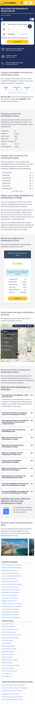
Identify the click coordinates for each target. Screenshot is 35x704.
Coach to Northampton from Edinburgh (12, 586)
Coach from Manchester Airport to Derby (12, 701)
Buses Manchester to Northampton (11, 591)
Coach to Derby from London (9, 650)
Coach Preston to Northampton (10, 599)
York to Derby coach (7, 678)
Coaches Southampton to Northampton (12, 605)
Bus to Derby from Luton (8, 653)
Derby (30, 327)
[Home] (10, 2)
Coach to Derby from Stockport (10, 672)
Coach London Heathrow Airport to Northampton (14, 689)
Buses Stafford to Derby (8, 670)
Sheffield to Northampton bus (9, 602)
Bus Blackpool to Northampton (10, 572)
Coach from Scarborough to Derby (10, 667)
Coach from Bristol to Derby (9, 633)
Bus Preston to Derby (7, 664)
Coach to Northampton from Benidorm (12, 569)
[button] (29, 352)
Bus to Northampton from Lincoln (10, 588)
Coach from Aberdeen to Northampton (11, 566)
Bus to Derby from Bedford (8, 628)
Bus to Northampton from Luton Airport (12, 692)
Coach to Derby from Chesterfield (10, 639)
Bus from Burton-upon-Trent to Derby (11, 636)
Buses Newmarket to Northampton (11, 594)
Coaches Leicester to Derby (8, 647)
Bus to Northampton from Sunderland (11, 608)
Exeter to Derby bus (7, 645)
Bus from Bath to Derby (8, 625)
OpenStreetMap (26, 363)
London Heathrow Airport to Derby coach (12, 698)
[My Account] (21, 2)
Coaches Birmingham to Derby (9, 631)
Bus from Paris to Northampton (10, 597)
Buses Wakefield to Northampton (10, 616)
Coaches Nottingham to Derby (9, 661)
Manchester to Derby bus (8, 656)
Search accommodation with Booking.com (16, 38)
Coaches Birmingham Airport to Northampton (13, 686)
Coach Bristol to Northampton (9, 580)
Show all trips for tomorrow (18, 92)
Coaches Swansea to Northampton (10, 611)
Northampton (19, 327)
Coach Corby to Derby (7, 642)
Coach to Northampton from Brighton (11, 577)
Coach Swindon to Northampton (10, 613)
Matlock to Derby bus (7, 658)
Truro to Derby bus (6, 675)
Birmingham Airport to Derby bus (10, 695)
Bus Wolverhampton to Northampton (11, 619)
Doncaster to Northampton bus (10, 583)
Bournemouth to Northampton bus (11, 575)
